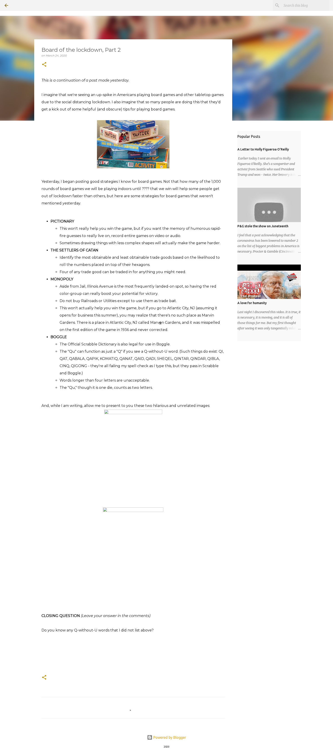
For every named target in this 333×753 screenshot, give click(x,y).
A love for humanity (252, 303)
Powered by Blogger (169, 737)
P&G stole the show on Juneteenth (262, 226)
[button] (44, 65)
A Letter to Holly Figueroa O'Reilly (263, 149)
